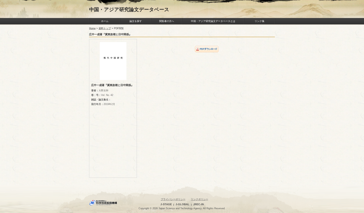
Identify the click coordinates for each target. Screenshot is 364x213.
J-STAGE (166, 204)
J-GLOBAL (182, 204)
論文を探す (135, 21)
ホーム (104, 21)
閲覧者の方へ (166, 21)
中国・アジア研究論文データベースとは (213, 21)
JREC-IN (198, 204)
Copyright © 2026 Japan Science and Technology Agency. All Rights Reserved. (182, 208)
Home (92, 28)
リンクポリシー (199, 199)
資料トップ (105, 28)
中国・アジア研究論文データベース (129, 9)
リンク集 (259, 21)
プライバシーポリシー (173, 199)
